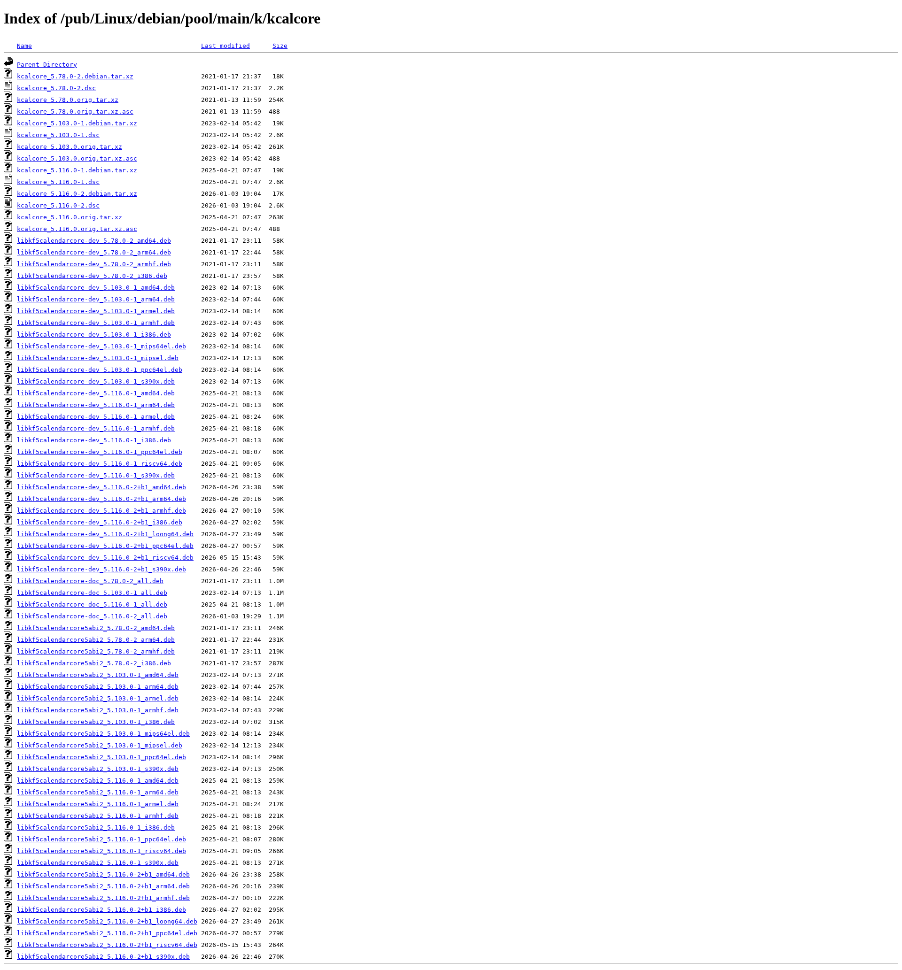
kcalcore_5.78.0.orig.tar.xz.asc (75, 111)
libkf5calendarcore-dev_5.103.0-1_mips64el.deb (101, 346)
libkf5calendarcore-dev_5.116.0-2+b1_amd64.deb (101, 487)
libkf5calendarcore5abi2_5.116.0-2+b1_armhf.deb (103, 897)
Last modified (225, 45)
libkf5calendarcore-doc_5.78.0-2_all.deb (90, 581)
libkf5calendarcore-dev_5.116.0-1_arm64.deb (96, 404)
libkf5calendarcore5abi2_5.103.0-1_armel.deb (98, 698)
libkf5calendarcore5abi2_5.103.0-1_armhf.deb (98, 710)
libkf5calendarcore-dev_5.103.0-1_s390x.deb (96, 381)
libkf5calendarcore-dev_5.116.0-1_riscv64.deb (99, 463)
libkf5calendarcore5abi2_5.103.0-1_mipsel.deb (99, 745)
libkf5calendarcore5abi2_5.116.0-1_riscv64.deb (101, 851)
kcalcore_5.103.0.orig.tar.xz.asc (77, 158)
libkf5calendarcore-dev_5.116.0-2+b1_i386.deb (99, 522)
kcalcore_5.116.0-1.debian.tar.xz (77, 170)
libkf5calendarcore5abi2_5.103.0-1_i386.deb (96, 721)
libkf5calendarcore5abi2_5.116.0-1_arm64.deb (98, 792)
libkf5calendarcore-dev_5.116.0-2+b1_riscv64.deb (105, 557)
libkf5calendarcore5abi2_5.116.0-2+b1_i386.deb (101, 909)
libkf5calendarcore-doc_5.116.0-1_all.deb (92, 604)
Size (280, 45)
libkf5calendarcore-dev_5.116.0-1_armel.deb (96, 416)
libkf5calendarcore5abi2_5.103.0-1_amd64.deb (98, 674)
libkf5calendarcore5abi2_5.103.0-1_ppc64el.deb (101, 757)
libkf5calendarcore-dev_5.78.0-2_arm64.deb (94, 252)
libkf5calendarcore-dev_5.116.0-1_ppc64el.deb (99, 451)
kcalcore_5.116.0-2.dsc (58, 205)
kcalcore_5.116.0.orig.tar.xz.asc (77, 228)
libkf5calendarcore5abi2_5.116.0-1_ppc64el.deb (101, 839)
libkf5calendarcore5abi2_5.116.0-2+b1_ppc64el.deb (107, 933)
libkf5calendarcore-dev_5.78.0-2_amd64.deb (94, 240)
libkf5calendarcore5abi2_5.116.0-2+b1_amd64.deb (103, 874)
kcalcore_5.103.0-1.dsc (58, 135)
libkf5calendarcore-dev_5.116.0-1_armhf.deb (96, 428)
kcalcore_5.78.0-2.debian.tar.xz (75, 76)
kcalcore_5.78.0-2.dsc (56, 88)
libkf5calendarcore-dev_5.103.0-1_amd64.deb (96, 287)
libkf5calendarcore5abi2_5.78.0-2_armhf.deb (96, 651)
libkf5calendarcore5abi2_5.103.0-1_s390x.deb (98, 768)
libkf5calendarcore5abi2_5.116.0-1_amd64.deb (98, 780)
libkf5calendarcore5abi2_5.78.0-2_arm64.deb (96, 639)
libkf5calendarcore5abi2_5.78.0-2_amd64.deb (96, 627)
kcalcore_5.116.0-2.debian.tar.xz (77, 193)
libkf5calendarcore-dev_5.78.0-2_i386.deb (92, 275)
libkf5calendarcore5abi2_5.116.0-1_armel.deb (98, 804)
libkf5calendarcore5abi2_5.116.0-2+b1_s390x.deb (103, 956)
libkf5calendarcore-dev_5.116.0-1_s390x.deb (96, 475)
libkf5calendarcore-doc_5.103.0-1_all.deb (92, 592)
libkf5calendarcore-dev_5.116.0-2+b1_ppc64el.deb (105, 545)
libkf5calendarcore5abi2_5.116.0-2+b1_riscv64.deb (107, 944)
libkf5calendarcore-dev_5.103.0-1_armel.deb (96, 311)
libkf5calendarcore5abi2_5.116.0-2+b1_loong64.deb (107, 921)
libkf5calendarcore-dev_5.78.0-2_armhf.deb (94, 264)
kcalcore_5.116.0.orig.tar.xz (69, 217)
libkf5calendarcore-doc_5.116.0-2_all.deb (92, 616)
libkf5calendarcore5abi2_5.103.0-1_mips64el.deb (103, 733)
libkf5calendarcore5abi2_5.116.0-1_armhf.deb (98, 815)
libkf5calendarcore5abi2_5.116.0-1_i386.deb (96, 827)
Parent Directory (47, 64)
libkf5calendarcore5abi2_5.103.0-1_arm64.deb (98, 686)
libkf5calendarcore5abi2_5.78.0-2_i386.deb (94, 663)
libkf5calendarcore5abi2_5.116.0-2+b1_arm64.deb (103, 886)
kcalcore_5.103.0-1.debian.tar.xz (77, 123)
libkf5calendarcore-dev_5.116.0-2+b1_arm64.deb (101, 498)
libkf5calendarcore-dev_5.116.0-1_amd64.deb (96, 393)
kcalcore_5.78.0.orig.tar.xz (67, 99)
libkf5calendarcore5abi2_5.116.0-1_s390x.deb (98, 862)
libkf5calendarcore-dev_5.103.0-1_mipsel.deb (98, 358)
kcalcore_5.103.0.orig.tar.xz (69, 146)
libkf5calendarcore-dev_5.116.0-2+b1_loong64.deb (105, 534)
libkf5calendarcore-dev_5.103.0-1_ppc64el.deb (99, 369)
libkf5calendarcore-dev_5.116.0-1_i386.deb (94, 440)
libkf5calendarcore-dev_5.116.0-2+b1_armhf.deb (101, 510)
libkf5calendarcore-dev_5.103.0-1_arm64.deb (96, 299)
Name (24, 45)
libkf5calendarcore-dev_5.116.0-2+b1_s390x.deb (101, 569)
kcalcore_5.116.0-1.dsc (58, 181)
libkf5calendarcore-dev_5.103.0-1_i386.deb (94, 334)
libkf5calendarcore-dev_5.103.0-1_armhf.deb (96, 322)
